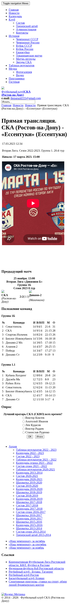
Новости (18, 105)
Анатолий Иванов (36, 421)
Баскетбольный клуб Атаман (26, 578)
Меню (15, 3)
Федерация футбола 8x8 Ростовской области (36, 568)
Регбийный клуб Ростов (24, 575)
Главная (6, 105)
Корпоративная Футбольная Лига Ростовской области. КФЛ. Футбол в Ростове (37, 563)
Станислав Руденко (37, 432)
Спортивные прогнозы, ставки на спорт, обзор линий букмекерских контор (38, 583)
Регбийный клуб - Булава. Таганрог (31, 571)
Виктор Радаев (34, 428)
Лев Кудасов (33, 425)
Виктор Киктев (34, 417)
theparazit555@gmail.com (26, 98)
